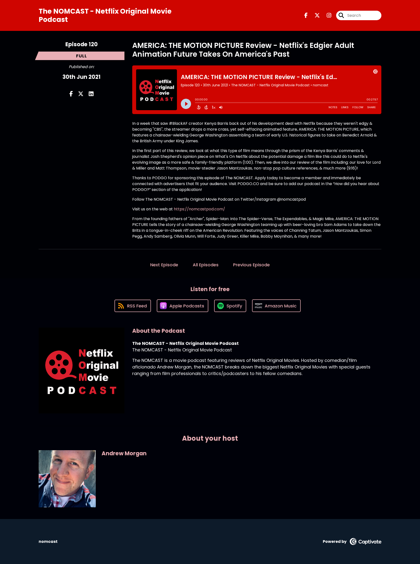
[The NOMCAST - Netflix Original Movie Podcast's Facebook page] (306, 15)
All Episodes (206, 265)
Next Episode (164, 265)
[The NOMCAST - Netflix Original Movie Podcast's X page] (314, 15)
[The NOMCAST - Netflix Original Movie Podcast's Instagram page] (326, 15)
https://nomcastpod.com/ (199, 209)
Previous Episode (251, 265)
